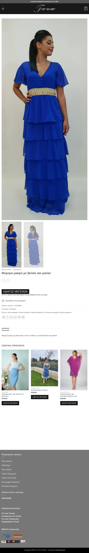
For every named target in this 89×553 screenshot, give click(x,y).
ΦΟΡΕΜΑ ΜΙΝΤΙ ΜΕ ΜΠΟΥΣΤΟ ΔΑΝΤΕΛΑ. (13, 395)
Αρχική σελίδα (6, 269)
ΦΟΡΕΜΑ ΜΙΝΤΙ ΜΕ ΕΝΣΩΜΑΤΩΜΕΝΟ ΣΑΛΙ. (68, 395)
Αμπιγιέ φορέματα (24, 312)
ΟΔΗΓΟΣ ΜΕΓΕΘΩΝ (15, 291)
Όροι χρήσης (7, 469)
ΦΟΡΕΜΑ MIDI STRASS (39, 390)
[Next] (83, 119)
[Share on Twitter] (11, 317)
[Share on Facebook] (7, 317)
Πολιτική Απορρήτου (9, 486)
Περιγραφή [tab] (5, 330)
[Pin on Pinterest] (19, 317)
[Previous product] (8, 280)
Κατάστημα (6, 465)
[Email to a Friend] (15, 317)
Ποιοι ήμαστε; (7, 461)
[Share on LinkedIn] (23, 317)
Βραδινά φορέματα (37, 312)
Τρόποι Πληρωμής (9, 474)
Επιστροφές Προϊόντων (11, 482)
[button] (3, 8)
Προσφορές (17, 269)
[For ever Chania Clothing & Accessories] (44, 9)
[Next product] (3, 280)
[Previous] (6, 119)
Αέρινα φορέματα (12, 312)
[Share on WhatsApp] (3, 317)
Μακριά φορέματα (65, 312)
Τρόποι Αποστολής (9, 478)
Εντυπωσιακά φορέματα (51, 312)
